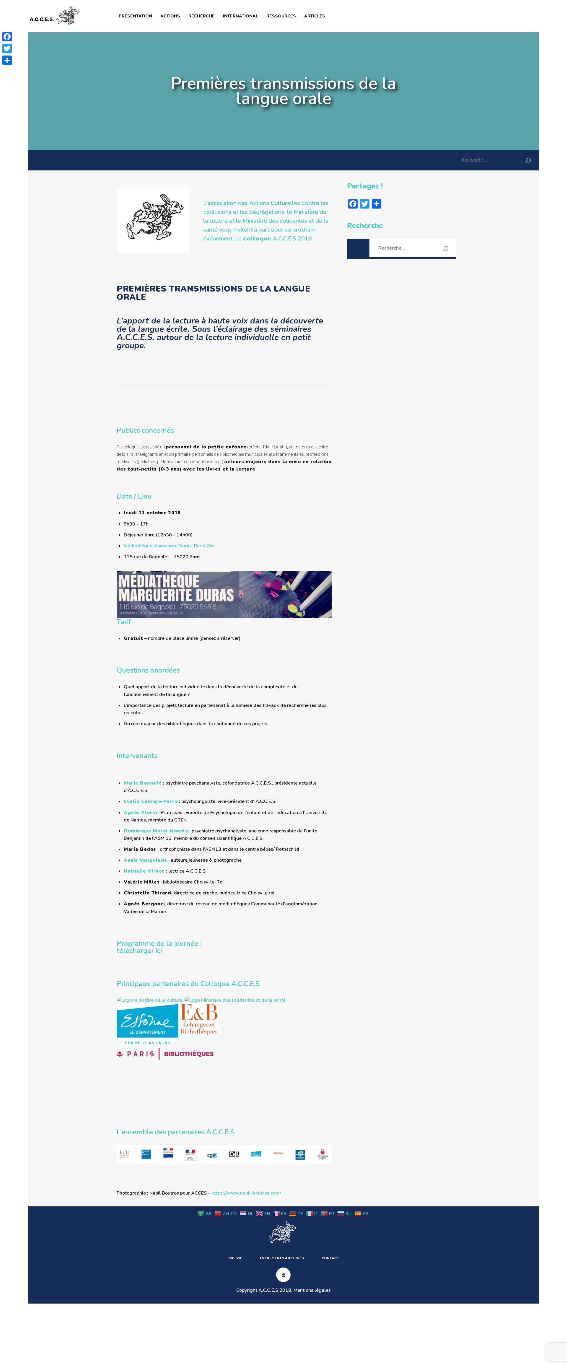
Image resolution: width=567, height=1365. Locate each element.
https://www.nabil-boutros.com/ (246, 1193)
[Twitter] (7, 48)
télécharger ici (139, 950)
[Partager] (7, 60)
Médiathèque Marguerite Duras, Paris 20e (169, 546)
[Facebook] (7, 37)
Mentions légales (312, 1290)
